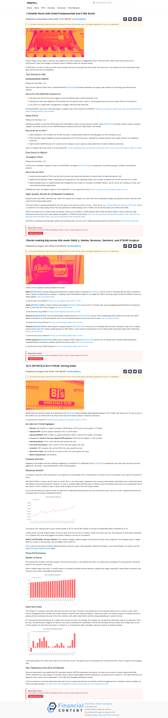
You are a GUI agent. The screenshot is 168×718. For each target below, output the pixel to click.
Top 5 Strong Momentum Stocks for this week (119, 205)
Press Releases (74, 8)
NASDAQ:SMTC (39, 326)
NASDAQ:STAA (45, 340)
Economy (51, 8)
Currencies (61, 8)
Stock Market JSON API (94, 704)
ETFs (43, 8)
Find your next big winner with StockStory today (67, 217)
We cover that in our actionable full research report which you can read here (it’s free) (77, 684)
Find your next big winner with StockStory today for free (108, 214)
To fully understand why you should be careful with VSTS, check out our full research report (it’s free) (104, 148)
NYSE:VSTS (109, 124)
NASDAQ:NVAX (39, 316)
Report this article (36, 233)
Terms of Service (113, 715)
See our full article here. (46, 297)
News (37, 8)
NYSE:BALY (36, 292)
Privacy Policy (97, 715)
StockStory (80, 19)
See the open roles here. (130, 221)
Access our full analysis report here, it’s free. (64, 301)
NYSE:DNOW (71, 87)
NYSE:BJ (70, 413)
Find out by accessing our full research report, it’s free (66, 420)
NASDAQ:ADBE (38, 305)
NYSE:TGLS (83, 165)
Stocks (29, 8)
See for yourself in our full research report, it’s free (109, 189)
